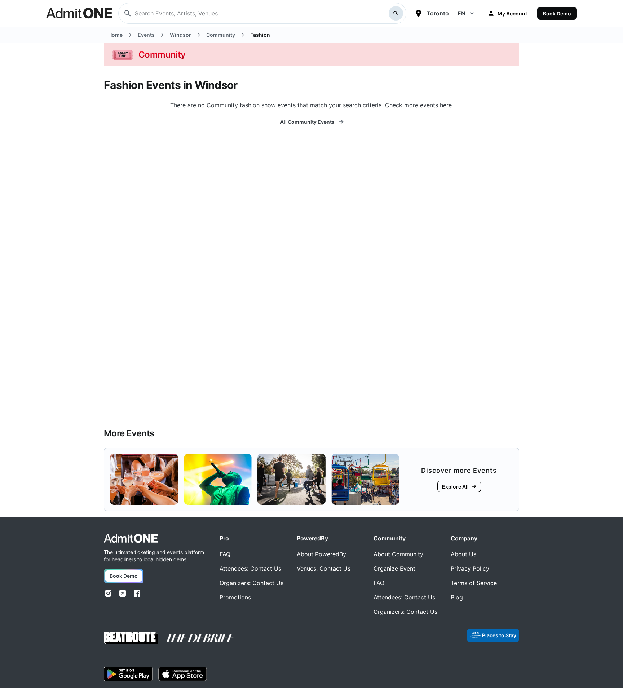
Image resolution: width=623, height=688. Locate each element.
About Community (398, 554)
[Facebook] (137, 593)
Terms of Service (474, 582)
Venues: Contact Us (323, 568)
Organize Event (394, 568)
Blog (457, 597)
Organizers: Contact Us (251, 582)
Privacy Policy (470, 568)
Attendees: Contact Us (250, 568)
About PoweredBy (321, 554)
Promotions (235, 597)
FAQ (225, 554)
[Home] (131, 538)
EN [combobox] (461, 13)
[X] (122, 593)
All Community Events (307, 122)
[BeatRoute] (131, 638)
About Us (463, 554)
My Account (512, 13)
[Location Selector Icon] (418, 13)
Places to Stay (499, 635)
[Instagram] (108, 593)
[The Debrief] (201, 638)
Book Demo (557, 13)
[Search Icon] (396, 13)
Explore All (455, 487)
